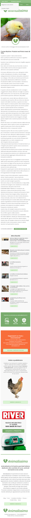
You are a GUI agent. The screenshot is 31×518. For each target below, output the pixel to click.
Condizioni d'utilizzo (16, 498)
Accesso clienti (5, 8)
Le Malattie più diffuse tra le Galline (17, 298)
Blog (5, 498)
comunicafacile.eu (19, 516)
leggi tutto (14, 246)
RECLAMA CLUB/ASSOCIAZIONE (15, 350)
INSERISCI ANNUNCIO (15, 402)
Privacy (24, 498)
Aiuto (19, 500)
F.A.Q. (8, 498)
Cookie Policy (13, 500)
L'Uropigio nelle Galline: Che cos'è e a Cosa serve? (19, 286)
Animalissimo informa (20, 229)
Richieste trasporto (16, 1)
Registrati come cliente (7, 4)
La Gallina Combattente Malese (19, 274)
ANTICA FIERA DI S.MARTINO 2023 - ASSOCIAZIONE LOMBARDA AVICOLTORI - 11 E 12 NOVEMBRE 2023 (19, 240)
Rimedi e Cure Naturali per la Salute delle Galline (19, 250)
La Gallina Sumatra (15, 262)
